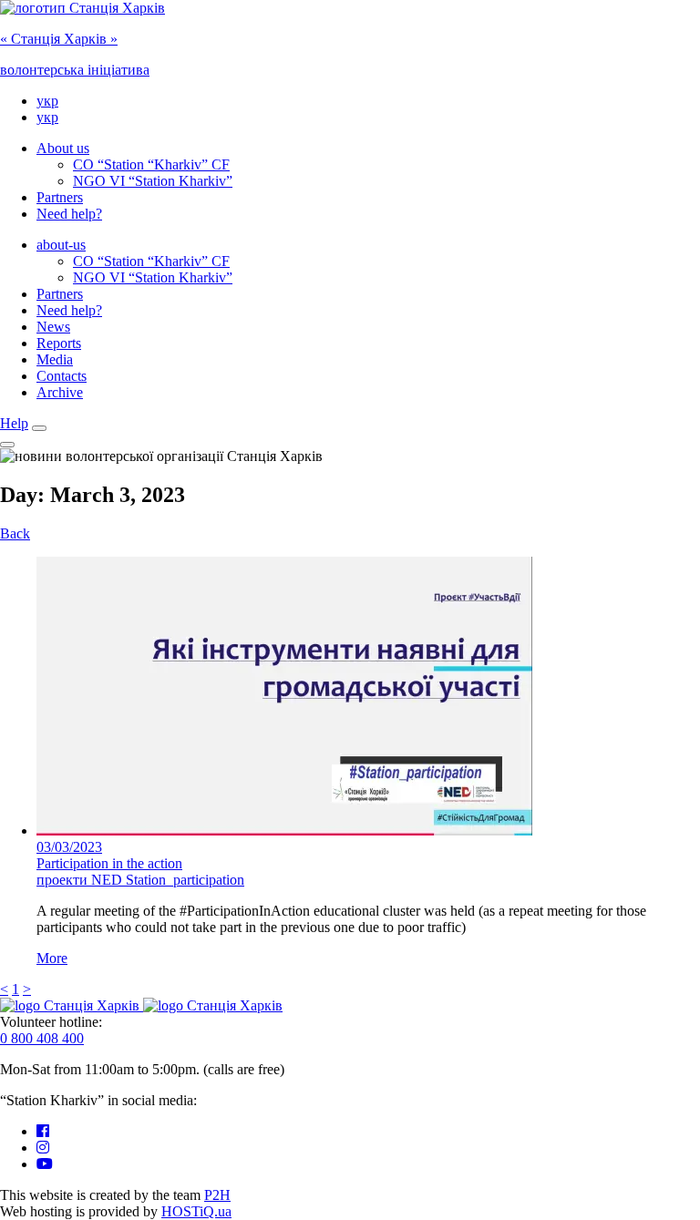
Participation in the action (109, 863)
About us (62, 148)
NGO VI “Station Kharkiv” (152, 181)
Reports (58, 343)
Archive (59, 392)
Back (15, 533)
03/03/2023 (69, 847)
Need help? (69, 213)
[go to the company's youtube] (44, 1164)
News (53, 326)
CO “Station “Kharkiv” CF (151, 164)
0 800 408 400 (42, 1038)
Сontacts (61, 376)
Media (54, 359)
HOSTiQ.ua (196, 1211)
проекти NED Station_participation (140, 879)
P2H (217, 1195)
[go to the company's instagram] (42, 1147)
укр (47, 100)
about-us (61, 244)
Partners (59, 197)
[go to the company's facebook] (42, 1131)
